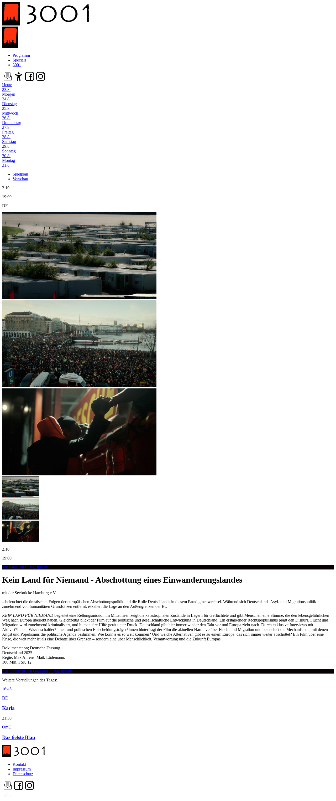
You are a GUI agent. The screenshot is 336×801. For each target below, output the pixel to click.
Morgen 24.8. (8, 96)
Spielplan (20, 174)
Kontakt (19, 764)
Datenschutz (23, 774)
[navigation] (6, 796)
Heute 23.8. (7, 87)
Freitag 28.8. (8, 134)
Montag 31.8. (8, 162)
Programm (21, 55)
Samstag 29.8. (9, 143)
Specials (19, 60)
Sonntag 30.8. (9, 153)
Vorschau (20, 179)
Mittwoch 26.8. (10, 115)
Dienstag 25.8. (9, 106)
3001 (17, 65)
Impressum (22, 769)
